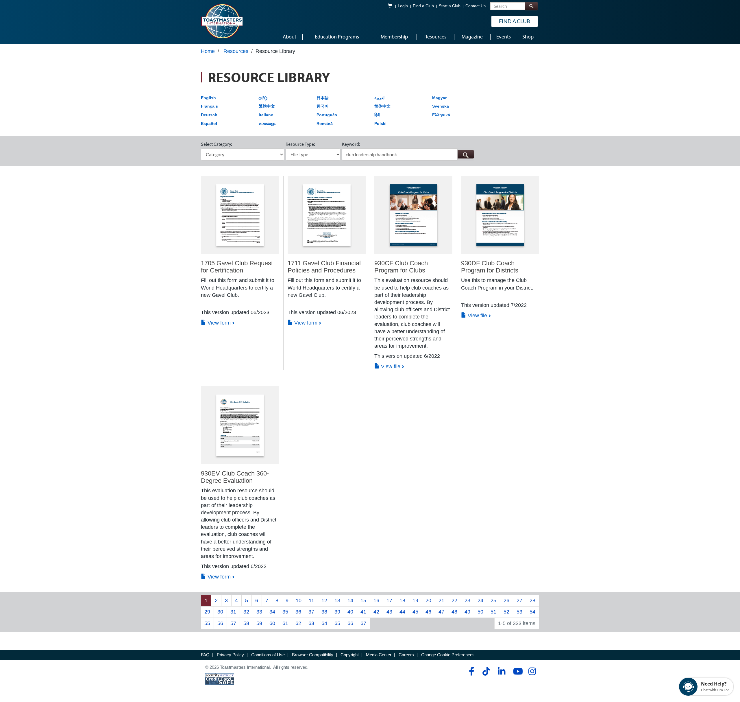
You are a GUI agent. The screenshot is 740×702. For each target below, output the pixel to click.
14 (350, 600)
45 (415, 612)
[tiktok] (486, 671)
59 (259, 623)
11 (311, 600)
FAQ (205, 654)
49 (467, 612)
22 (454, 600)
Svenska (440, 106)
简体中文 (382, 106)
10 (298, 600)
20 (428, 600)
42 (376, 612)
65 (337, 623)
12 (324, 600)
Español (209, 123)
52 (506, 612)
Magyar (439, 97)
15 (363, 600)
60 (272, 623)
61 (285, 623)
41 (363, 612)
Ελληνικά (441, 115)
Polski (380, 123)
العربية (380, 97)
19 (415, 600)
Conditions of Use (268, 654)
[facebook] (470, 671)
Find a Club (423, 6)
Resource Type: (300, 144)
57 (233, 623)
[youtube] (516, 671)
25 (493, 600)
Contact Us (475, 6)
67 (363, 623)
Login (403, 6)
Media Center (378, 654)
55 (207, 623)
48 (454, 612)
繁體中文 (267, 106)
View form (218, 323)
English (208, 97)
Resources (235, 51)
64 (324, 623)
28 (532, 600)
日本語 (323, 97)
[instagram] (532, 671)
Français (209, 106)
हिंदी (377, 115)
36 (298, 612)
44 (402, 612)
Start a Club (449, 6)
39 (337, 612)
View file (390, 366)
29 (207, 612)
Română (325, 123)
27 (519, 600)
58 (246, 623)
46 (428, 612)
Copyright (350, 654)
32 (246, 612)
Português (327, 115)
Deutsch (209, 115)
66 (350, 623)
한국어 (323, 106)
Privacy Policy (230, 654)
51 (493, 612)
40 (350, 612)
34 (272, 612)
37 (311, 612)
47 (441, 612)
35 (285, 612)
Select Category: (216, 144)
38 (324, 612)
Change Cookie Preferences (448, 654)
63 (311, 623)
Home (208, 51)
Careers (406, 654)
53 (519, 612)
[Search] (531, 6)
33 (259, 612)
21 (441, 600)
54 (532, 612)
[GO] (465, 154)
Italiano (266, 115)
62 (298, 623)
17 (389, 600)
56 (220, 623)
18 (402, 600)
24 (480, 600)
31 (233, 612)
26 (506, 600)
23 (467, 600)
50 (480, 612)
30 (220, 612)
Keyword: (351, 144)
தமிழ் (263, 97)
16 (376, 600)
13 (337, 600)
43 (389, 612)
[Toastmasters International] (222, 20)
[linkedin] (501, 671)
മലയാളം (267, 123)
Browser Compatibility (312, 654)
